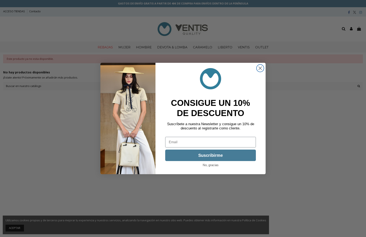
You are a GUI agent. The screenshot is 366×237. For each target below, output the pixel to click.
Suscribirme (210, 155)
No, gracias (211, 165)
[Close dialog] (260, 68)
